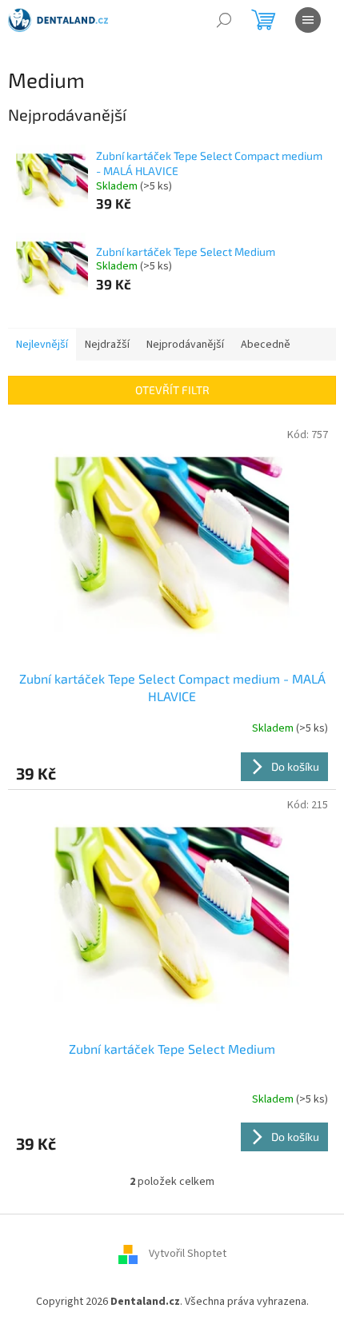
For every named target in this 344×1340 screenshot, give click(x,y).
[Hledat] (224, 20)
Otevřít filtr (172, 390)
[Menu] (308, 20)
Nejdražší (107, 345)
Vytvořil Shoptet (187, 1254)
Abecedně (265, 345)
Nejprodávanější (185, 345)
